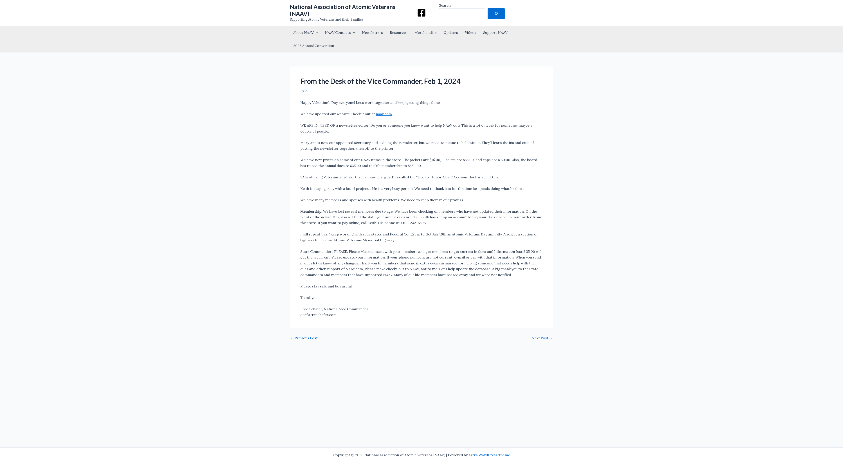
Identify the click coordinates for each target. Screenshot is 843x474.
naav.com (384, 114)
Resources (398, 32)
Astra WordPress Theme (489, 455)
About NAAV (303, 32)
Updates (450, 32)
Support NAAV (495, 32)
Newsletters (372, 32)
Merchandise (425, 32)
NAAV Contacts (338, 32)
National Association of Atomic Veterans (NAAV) (342, 10)
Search (445, 5)
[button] (315, 32)
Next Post (542, 338)
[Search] (496, 13)
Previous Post (304, 338)
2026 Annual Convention (313, 45)
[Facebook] (421, 12)
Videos (470, 32)
